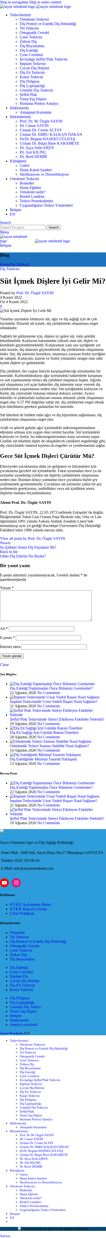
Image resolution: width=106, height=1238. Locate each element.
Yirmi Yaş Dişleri (33, 99)
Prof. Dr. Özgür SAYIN (35, 293)
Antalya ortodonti (23, 1024)
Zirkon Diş (28, 41)
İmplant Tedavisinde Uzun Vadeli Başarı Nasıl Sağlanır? (53, 701)
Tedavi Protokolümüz (36, 201)
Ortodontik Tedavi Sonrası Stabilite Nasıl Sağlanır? (49, 746)
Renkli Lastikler (32, 196)
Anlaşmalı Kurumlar (36, 112)
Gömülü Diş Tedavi (25, 1007)
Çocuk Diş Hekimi (34, 68)
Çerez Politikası (22, 913)
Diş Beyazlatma (32, 46)
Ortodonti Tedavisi (34, 19)
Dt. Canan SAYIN (34, 126)
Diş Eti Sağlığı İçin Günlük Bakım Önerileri (44, 732)
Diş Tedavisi (19, 264)
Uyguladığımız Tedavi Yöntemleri (46, 205)
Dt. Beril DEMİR (33, 157)
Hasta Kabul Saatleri (36, 170)
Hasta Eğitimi (30, 188)
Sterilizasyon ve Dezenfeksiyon (44, 174)
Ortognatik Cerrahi (34, 33)
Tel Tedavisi (29, 28)
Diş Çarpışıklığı (22, 1002)
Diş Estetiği (29, 50)
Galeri (24, 165)
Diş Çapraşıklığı (32, 86)
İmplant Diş (19, 976)
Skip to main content (45, 2)
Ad (4, 628)
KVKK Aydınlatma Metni (30, 904)
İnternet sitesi (10, 647)
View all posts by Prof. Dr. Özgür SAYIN (32, 538)
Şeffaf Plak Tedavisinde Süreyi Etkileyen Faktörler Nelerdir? (57, 719)
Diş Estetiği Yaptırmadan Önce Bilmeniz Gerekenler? (51, 688)
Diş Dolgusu (29, 81)
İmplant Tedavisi (33, 64)
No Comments (48, 693)
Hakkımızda (19, 1020)
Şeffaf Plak (28, 95)
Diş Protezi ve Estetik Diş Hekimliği (48, 24)
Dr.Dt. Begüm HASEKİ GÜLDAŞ (47, 139)
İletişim (5, 245)
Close (4, 665)
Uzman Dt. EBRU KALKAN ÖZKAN (51, 134)
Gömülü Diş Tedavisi (36, 90)
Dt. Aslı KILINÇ (33, 152)
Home (5, 264)
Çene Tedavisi (31, 37)
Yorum (7, 588)
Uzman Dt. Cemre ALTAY (41, 130)
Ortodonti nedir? (32, 192)
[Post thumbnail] (52, 684)
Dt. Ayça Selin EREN (37, 148)
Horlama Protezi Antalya (39, 103)
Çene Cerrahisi (31, 55)
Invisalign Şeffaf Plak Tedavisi (43, 59)
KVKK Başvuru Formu (28, 909)
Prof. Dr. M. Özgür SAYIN (41, 121)
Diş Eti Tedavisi (32, 72)
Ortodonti (17, 932)
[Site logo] (18, 6)
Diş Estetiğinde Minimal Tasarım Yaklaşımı (43, 759)
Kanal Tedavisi (31, 77)
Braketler (27, 183)
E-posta (7, 637)
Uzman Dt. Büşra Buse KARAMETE (49, 143)
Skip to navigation (14, 2)
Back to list (9, 552)
